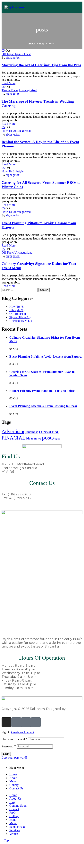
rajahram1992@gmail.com (22, 505)
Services (14, 830)
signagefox (13, 57)
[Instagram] (6, 722)
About (13, 777)
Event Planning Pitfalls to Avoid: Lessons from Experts (45, 356)
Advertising (14, 431)
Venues (13, 833)
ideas (29, 438)
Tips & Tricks (22, 54)
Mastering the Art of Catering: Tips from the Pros (41, 65)
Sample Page (17, 826)
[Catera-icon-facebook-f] (26, 722)
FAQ (12, 812)
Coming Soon (18, 805)
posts (48, 437)
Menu (13, 781)
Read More (8, 83)
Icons (12, 819)
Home (13, 774)
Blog (12, 802)
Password (9, 746)
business (32, 432)
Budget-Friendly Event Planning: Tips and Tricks (42, 390)
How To (7, 130)
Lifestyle (18, 171)
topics (57, 439)
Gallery (14, 785)
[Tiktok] (16, 722)
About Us (15, 798)
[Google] (36, 722)
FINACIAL (13, 438)
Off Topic (8, 54)
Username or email (14, 739)
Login (6, 753)
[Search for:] (20, 289)
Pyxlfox (72, 709)
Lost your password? (14, 757)
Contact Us (16, 788)
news (37, 438)
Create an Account (22, 732)
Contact (14, 809)
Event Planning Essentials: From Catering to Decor (43, 406)
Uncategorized (28, 90)
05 (3, 50)
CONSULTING (49, 432)
